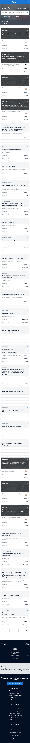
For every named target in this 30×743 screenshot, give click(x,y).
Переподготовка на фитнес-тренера (12, 80)
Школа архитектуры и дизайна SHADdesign (11, 261)
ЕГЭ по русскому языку (15, 691)
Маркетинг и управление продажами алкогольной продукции (13, 57)
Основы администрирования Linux (12, 240)
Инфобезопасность (6, 152)
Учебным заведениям (15, 730)
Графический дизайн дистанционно (12, 258)
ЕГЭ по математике (15, 693)
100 (26, 630)
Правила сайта (15, 735)
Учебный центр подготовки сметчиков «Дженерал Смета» (14, 355)
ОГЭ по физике (15, 722)
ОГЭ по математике (15, 713)
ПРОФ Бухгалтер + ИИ (8, 166)
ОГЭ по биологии (15, 717)
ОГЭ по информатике (15, 719)
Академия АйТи (5, 377)
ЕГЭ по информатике (15, 699)
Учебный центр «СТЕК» (7, 280)
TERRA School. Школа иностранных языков (11, 414)
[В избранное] (27, 30)
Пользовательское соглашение (15, 732)
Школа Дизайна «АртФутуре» (8, 225)
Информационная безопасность (11, 149)
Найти (28, 12)
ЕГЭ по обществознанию (15, 695)
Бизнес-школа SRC (6, 447)
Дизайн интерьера (7, 313)
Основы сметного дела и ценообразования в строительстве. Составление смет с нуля (12, 351)
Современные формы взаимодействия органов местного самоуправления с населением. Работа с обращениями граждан (13, 372)
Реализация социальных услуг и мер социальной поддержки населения (13, 510)
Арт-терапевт (6, 486)
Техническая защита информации (12, 595)
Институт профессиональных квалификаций (11, 395)
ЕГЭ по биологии (15, 697)
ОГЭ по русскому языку (15, 711)
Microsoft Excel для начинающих (11, 426)
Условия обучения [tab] (6, 16)
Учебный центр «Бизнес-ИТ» (8, 429)
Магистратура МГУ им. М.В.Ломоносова (15, 653)
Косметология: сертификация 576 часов (14, 185)
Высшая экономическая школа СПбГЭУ (10, 208)
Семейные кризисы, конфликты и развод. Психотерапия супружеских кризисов (14, 462)
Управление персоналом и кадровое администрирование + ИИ (13, 613)
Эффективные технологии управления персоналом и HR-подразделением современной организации (13, 129)
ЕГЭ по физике (15, 702)
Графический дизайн (8, 222)
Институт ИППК (5, 558)
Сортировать (25, 21)
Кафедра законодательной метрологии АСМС (12, 335)
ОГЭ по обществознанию (15, 715)
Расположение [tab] (16, 16)
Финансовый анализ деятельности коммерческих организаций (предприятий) (14, 204)
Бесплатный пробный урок (15, 683)
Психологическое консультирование (13, 294)
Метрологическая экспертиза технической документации (11, 331)
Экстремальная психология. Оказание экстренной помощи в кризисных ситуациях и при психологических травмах (14, 105)
